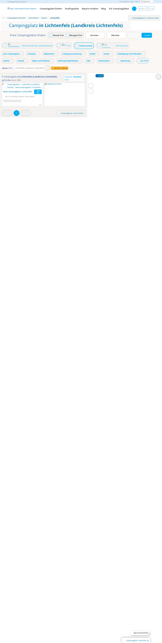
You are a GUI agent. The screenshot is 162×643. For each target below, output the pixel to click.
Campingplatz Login (126, 1)
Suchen (152, 8)
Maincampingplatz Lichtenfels (17, 91)
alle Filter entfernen (61, 68)
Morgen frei (75, 35)
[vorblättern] (36, 86)
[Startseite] (3, 18)
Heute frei (58, 35)
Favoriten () (137, 640)
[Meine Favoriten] (134, 8)
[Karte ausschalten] (158, 76)
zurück (100, 76)
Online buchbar (86, 46)
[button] (7, 113)
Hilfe (136, 1)
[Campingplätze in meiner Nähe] (91, 91)
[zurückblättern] (8, 86)
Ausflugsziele (72, 8)
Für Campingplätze (119, 8)
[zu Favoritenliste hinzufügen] (5, 86)
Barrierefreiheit (140, 632)
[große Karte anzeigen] (91, 86)
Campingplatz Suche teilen (71, 113)
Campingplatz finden (51, 8)
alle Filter (144, 61)
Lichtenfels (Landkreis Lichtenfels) (29, 68)
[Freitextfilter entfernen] (147, 8)
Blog (103, 8)
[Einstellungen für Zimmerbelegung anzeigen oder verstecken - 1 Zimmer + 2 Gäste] (133, 35)
